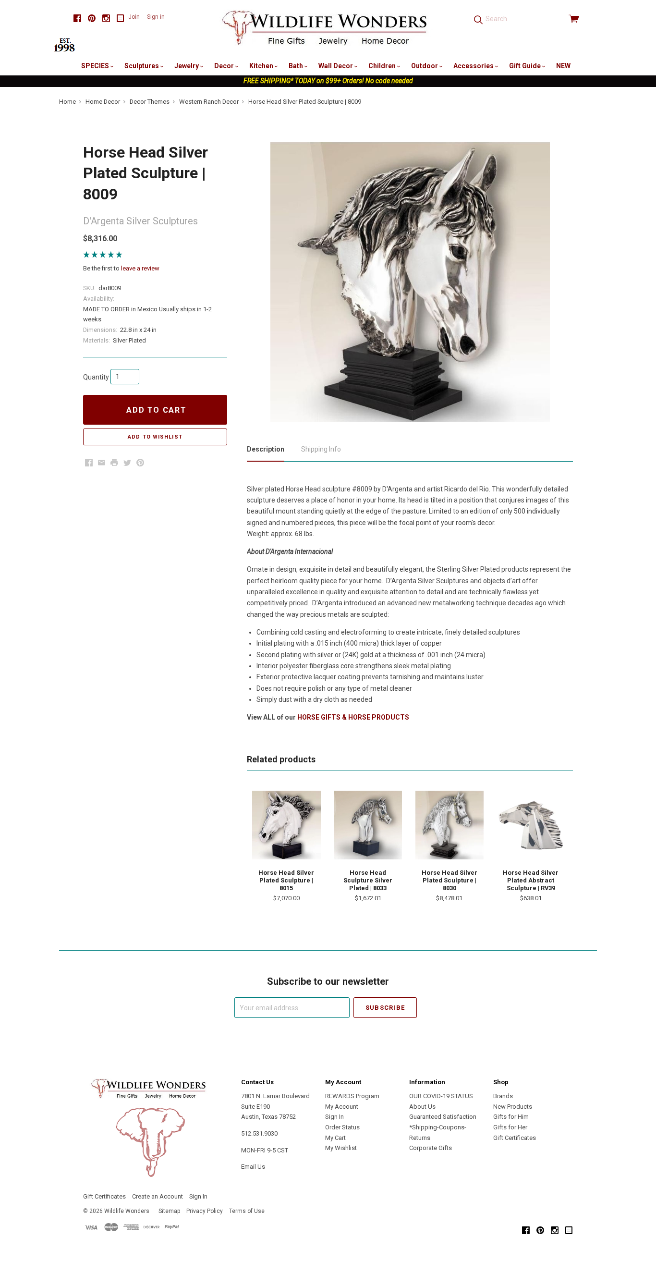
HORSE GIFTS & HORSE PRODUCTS (353, 717)
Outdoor (425, 66)
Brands (503, 1096)
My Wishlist (341, 1147)
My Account (341, 1106)
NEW (563, 66)
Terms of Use (247, 1211)
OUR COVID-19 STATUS (441, 1096)
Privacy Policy (204, 1211)
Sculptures (142, 66)
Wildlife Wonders (126, 1211)
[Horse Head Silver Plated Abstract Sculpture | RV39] (531, 825)
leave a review (140, 268)
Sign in (156, 16)
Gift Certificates (514, 1137)
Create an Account (157, 1196)
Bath (296, 66)
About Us (422, 1106)
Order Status (342, 1127)
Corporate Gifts (430, 1147)
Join (134, 16)
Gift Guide (525, 66)
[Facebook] (77, 18)
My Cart (335, 1137)
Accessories (474, 66)
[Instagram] (106, 18)
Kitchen (262, 66)
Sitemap (169, 1211)
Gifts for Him (511, 1116)
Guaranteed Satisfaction (442, 1116)
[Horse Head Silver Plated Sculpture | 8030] (449, 825)
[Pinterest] (92, 18)
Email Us (253, 1166)
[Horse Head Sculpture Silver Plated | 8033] (368, 825)
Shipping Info (321, 449)
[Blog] (120, 18)
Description (265, 449)
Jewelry (187, 66)
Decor (224, 66)
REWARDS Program (352, 1096)
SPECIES (95, 66)
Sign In (334, 1116)
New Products (512, 1106)
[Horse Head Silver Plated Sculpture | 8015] (286, 825)
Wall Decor (336, 66)
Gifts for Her (510, 1127)
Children (382, 66)
